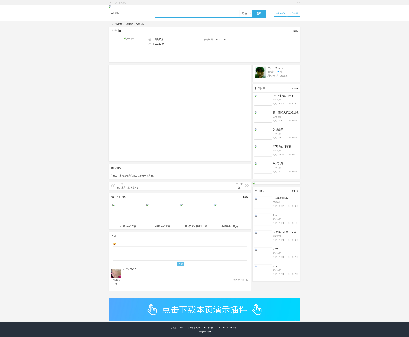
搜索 (258, 13)
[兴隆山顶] (129, 39)
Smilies (114, 243)
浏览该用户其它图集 (277, 75)
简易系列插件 (195, 327)
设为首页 (113, 2)
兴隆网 (110, 24)
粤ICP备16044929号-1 (228, 327)
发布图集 (293, 13)
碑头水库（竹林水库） (128, 187)
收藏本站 (122, 2)
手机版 (174, 327)
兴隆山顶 (140, 24)
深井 (240, 187)
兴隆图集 (118, 24)
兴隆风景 (129, 24)
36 (278, 71)
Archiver (183, 327)
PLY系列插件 (210, 327)
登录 (298, 2)
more (245, 196)
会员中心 (280, 13)
